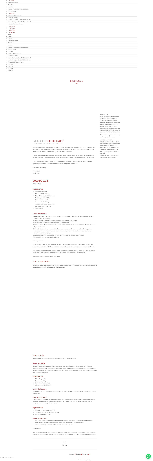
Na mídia (12, 30)
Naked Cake (11, 5)
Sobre (10, 36)
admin (52, 144)
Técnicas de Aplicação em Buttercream (18, 9)
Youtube (12, 28)
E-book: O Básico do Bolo (14, 15)
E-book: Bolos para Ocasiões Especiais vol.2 (19, 22)
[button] (71, 34)
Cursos (11, 0)
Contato (12, 32)
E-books (11, 13)
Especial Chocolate (13, 2)
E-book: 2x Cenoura (13, 17)
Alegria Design (87, 460)
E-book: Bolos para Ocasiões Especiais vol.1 (19, 19)
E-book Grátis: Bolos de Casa (15, 24)
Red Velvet (10, 7)
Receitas (12, 26)
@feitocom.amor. (60, 267)
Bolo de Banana (12, 11)
